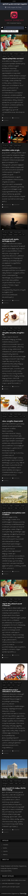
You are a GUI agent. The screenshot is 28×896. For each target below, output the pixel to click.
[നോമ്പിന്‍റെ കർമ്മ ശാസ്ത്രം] (14, 134)
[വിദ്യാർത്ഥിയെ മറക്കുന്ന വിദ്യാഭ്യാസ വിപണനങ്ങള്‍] (14, 671)
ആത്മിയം (22, 54)
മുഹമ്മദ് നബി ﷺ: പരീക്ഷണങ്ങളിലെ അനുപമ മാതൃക (14, 880)
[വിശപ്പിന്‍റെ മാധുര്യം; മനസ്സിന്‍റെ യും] (14, 317)
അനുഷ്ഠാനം (16, 54)
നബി (20, 234)
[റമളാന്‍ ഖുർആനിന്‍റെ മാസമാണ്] (14, 43)
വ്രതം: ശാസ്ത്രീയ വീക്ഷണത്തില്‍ (12, 421)
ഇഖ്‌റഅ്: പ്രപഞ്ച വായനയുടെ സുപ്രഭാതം (15, 4)
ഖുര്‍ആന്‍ (4, 56)
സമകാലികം (5, 687)
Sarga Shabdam (14, 20)
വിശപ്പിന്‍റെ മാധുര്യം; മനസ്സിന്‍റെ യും (13, 333)
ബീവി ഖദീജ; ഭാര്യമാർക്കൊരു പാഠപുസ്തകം (11, 883)
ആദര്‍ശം (10, 148)
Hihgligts (11, 54)
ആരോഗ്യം (10, 330)
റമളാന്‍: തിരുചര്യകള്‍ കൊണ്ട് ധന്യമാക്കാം (12, 604)
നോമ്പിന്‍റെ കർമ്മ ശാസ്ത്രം (11, 150)
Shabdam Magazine (17, 145)
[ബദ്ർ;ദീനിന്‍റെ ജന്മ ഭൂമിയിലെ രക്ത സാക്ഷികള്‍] (14, 494)
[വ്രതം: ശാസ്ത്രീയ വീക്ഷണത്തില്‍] (14, 403)
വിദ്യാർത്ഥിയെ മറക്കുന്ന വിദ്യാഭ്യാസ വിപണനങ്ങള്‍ (11, 690)
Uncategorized (16, 505)
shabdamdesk (16, 118)
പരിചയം (8, 685)
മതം (8, 56)
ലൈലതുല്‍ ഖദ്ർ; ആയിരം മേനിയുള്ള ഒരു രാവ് (10, 240)
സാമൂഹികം (11, 687)
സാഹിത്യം (4, 785)
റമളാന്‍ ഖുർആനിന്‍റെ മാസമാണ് (13, 58)
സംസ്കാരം (18, 685)
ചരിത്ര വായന (10, 508)
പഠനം (14, 330)
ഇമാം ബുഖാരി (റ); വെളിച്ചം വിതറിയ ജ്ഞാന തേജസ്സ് (13, 789)
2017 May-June (5, 54)
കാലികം (4, 685)
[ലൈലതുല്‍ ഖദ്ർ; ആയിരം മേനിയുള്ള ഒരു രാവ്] (14, 221)
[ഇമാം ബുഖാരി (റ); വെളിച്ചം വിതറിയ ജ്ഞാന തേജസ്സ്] (14, 768)
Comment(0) (5, 120)
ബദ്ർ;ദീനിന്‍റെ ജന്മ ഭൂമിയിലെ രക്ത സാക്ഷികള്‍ (13, 513)
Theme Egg (23, 893)
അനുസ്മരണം (5, 783)
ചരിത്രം (16, 508)
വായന (12, 56)
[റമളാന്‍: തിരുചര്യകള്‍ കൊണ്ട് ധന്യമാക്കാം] (14, 588)
